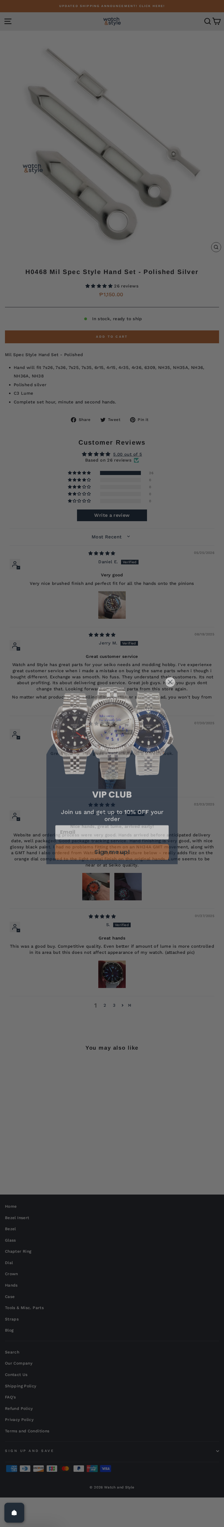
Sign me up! (112, 843)
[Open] (14, 1513)
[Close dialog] (170, 673)
